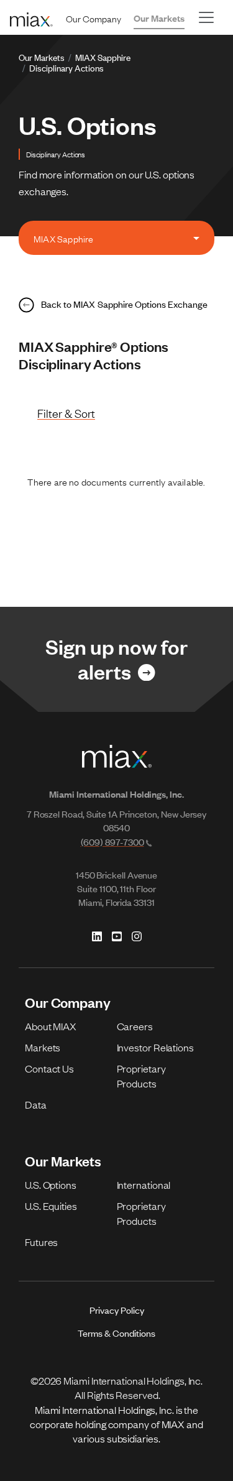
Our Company (93, 18)
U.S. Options (50, 1184)
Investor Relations (155, 1047)
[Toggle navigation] (206, 17)
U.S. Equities (51, 1205)
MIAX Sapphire (102, 56)
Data (36, 1104)
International (144, 1184)
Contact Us (49, 1068)
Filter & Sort (66, 413)
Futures (41, 1241)
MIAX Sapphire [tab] (63, 238)
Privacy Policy (116, 1309)
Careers (135, 1026)
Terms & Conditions (116, 1332)
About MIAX (50, 1026)
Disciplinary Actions (66, 67)
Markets (42, 1047)
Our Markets (159, 17)
